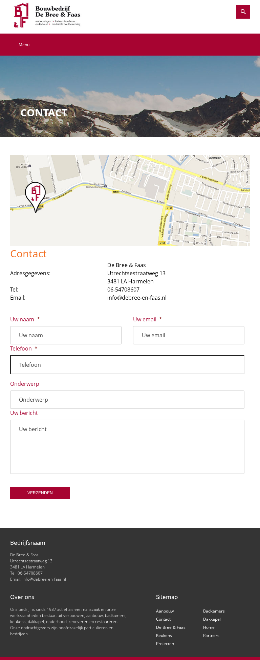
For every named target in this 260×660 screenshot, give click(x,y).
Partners (211, 635)
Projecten (165, 643)
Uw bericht (24, 413)
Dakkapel (212, 619)
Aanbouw (165, 611)
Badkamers (214, 611)
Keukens (164, 635)
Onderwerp (24, 383)
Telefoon (24, 348)
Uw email (147, 319)
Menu (24, 44)
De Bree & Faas (171, 627)
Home (209, 627)
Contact (163, 619)
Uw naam (25, 319)
